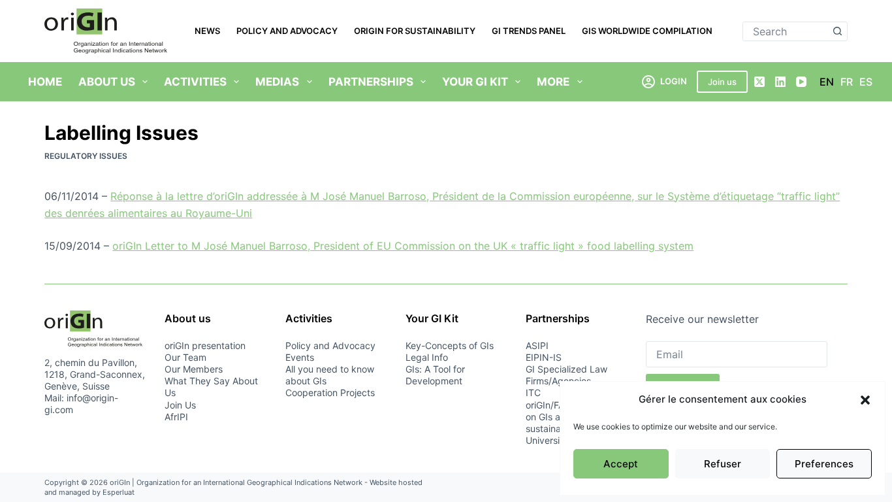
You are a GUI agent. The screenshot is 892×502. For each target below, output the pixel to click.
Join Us (180, 404)
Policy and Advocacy (287, 30)
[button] (865, 400)
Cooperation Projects (330, 392)
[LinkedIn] (780, 81)
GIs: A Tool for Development (435, 374)
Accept (620, 464)
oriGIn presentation (205, 345)
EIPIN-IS (544, 357)
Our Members (194, 369)
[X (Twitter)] (759, 81)
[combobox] (786, 31)
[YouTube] (801, 81)
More (553, 81)
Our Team (185, 357)
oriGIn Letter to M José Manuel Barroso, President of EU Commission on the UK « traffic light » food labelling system (402, 245)
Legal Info (427, 357)
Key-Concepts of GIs (450, 345)
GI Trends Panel (528, 30)
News (207, 30)
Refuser (722, 464)
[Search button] (838, 31)
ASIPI (537, 345)
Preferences (824, 464)
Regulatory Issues (85, 156)
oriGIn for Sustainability (414, 30)
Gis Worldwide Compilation (647, 30)
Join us (722, 81)
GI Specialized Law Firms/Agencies (566, 374)
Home (45, 81)
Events (299, 357)
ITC (533, 392)
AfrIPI (176, 416)
